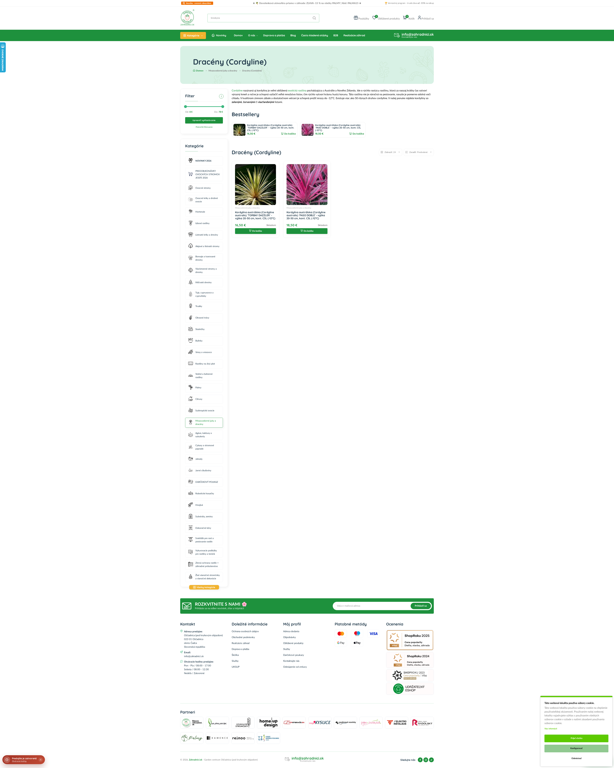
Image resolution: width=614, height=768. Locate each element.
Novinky (221, 35)
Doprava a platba (274, 35)
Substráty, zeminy (204, 517)
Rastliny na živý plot (205, 364)
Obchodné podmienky (243, 637)
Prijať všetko (576, 738)
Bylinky (198, 341)
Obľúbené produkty (293, 643)
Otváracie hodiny (19, 761)
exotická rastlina (297, 90)
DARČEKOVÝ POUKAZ (206, 482)
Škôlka (235, 655)
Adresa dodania (291, 631)
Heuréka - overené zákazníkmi (198, 3)
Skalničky (200, 329)
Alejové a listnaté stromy (207, 246)
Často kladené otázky (314, 35)
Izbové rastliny (202, 223)
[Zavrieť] (41, 760)
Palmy (198, 388)
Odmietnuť (576, 758)
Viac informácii (550, 729)
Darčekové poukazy (293, 655)
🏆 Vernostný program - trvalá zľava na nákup (409, 3)
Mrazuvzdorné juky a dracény (205, 422)
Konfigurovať (576, 748)
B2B (335, 35)
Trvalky (198, 306)
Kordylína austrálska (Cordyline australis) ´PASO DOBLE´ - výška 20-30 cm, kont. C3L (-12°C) (338, 128)
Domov (238, 35)
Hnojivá (199, 505)
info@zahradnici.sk (418, 34)
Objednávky (289, 637)
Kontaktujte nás (291, 661)
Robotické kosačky (204, 494)
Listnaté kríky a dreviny (206, 235)
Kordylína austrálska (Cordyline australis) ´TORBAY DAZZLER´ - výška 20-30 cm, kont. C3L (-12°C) (270, 128)
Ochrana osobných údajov (245, 631)
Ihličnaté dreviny (203, 282)
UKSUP (236, 667)
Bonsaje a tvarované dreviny (205, 258)
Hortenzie (200, 212)
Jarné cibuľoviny (203, 470)
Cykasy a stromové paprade (204, 447)
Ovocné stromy (203, 188)
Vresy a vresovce (203, 352)
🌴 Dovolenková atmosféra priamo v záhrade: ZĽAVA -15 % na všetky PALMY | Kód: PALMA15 (307, 3)
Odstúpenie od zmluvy (295, 667)
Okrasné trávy (202, 318)
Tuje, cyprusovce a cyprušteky (204, 294)
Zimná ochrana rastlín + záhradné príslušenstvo (207, 564)
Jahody (198, 459)
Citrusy (198, 399)
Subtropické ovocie (204, 411)
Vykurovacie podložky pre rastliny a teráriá (206, 552)
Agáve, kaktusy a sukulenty (203, 435)
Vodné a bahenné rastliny (204, 376)
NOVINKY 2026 (203, 161)
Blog (293, 35)
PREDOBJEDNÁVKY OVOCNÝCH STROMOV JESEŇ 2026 (207, 174)
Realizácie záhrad (354, 35)
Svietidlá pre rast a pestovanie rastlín (204, 540)
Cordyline (237, 90)
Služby (235, 661)
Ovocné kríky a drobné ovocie (206, 200)
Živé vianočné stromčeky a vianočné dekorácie (207, 577)
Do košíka (290, 133)
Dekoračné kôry (203, 528)
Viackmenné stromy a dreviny (206, 270)
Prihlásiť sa (421, 606)
